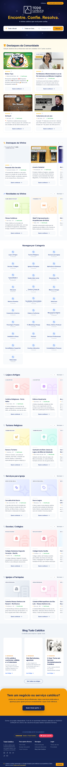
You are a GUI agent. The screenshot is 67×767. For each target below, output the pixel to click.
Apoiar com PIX (47, 735)
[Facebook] (7, 753)
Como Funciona (23, 749)
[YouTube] (10, 753)
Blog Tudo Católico (40, 749)
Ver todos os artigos (33, 681)
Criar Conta (22, 744)
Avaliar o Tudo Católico (29, 735)
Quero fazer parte (32, 708)
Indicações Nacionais (40, 747)
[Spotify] (4, 756)
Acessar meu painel (24, 747)
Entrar (44, 3)
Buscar (58, 28)
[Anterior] (58, 142)
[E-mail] (7, 756)
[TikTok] (13, 753)
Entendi (59, 764)
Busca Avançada (39, 744)
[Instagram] (4, 753)
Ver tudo (59, 193)
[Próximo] (62, 142)
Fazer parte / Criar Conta (55, 3)
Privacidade (53, 747)
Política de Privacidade (19, 765)
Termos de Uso (54, 744)
